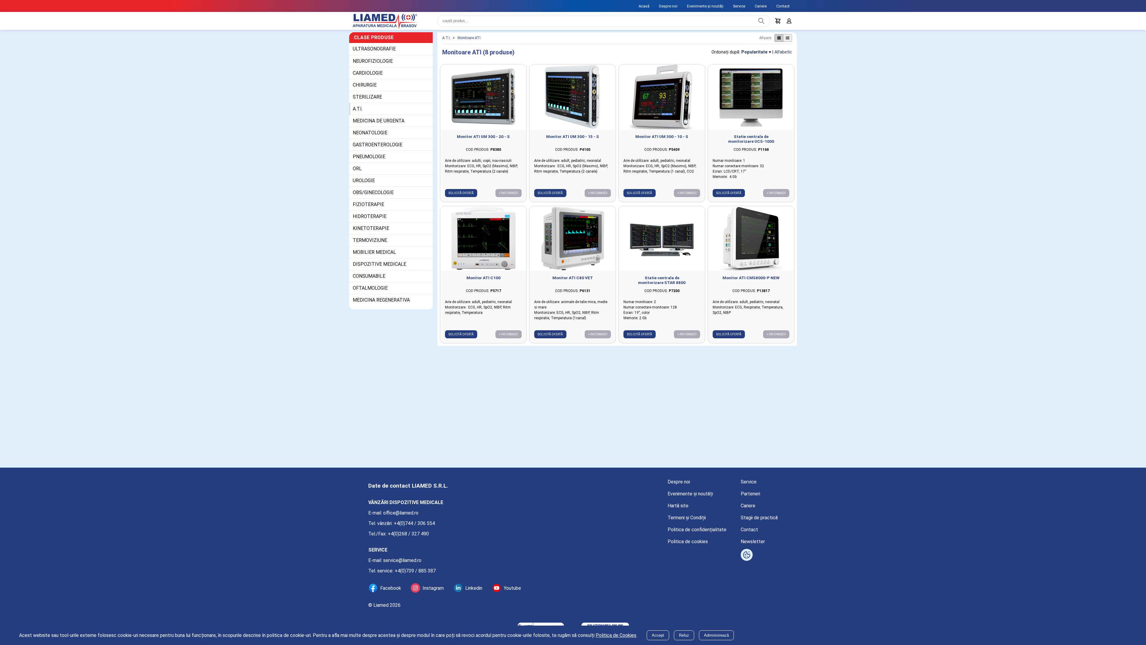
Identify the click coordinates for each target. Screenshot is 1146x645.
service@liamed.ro (402, 560)
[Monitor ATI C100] (483, 242)
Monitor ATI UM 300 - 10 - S (661, 140)
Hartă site (678, 506)
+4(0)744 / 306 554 (414, 523)
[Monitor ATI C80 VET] (572, 242)
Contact (783, 6)
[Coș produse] (776, 22)
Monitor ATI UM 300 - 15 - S (572, 140)
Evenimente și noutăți (705, 6)
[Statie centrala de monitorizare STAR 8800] (662, 242)
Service (739, 6)
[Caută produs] (759, 22)
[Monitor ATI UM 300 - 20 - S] (483, 100)
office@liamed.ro (400, 513)
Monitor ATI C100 (483, 281)
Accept (658, 635)
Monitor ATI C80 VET (572, 281)
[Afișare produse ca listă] (787, 41)
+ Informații (508, 196)
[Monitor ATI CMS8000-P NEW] (751, 242)
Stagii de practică (759, 517)
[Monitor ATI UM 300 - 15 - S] (572, 100)
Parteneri (750, 494)
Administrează (716, 635)
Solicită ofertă (461, 196)
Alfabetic (783, 55)
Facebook (390, 588)
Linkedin (473, 588)
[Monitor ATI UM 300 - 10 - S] (662, 100)
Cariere (761, 6)
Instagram (433, 588)
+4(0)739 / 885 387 (415, 571)
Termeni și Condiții (687, 517)
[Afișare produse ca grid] (778, 41)
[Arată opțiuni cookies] (747, 555)
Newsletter (753, 541)
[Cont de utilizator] (788, 22)
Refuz (684, 635)
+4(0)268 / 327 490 (408, 534)
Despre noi (668, 6)
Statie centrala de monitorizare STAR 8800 (662, 283)
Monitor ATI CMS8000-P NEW (751, 281)
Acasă (644, 6)
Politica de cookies (688, 541)
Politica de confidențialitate (697, 529)
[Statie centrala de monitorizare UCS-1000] (751, 100)
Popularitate (754, 55)
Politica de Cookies (616, 635)
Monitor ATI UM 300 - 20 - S (483, 140)
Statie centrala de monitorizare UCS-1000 (751, 142)
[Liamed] (391, 22)
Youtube (512, 588)
